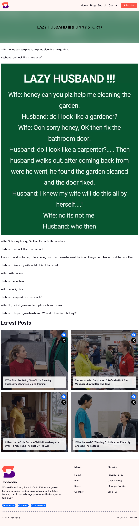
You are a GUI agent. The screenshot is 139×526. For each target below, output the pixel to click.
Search (78, 486)
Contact (78, 491)
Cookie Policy (115, 480)
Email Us (112, 491)
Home (77, 474)
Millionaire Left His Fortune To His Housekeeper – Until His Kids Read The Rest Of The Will (32, 444)
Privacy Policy (115, 474)
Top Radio (9, 482)
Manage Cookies (117, 486)
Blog (76, 480)
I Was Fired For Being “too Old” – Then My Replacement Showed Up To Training (28, 382)
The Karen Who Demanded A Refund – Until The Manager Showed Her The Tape (101, 382)
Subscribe (128, 5)
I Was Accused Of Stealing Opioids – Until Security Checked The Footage (102, 444)
